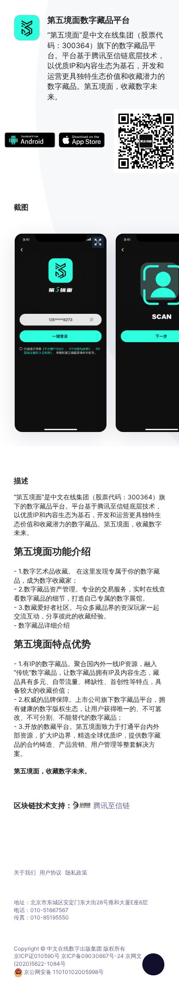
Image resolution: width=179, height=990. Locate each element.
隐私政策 (76, 872)
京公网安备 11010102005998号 (64, 971)
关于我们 (25, 872)
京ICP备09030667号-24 (92, 955)
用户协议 (50, 872)
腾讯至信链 (111, 805)
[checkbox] (153, 964)
